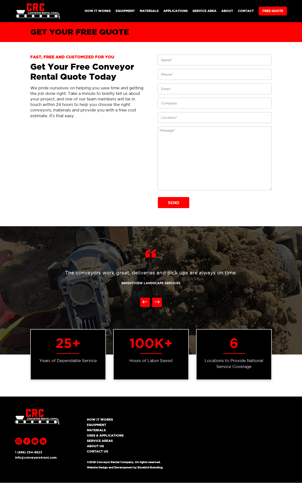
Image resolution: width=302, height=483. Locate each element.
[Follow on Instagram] (18, 441)
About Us (95, 446)
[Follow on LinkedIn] (43, 441)
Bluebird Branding (150, 467)
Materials (149, 11)
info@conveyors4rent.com (36, 457)
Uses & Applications (105, 435)
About (227, 11)
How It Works (98, 11)
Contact (246, 11)
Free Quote (272, 11)
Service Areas (100, 440)
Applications (175, 11)
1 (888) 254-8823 (28, 452)
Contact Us (97, 451)
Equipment (125, 11)
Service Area (204, 11)
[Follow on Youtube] (34, 441)
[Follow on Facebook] (26, 441)
